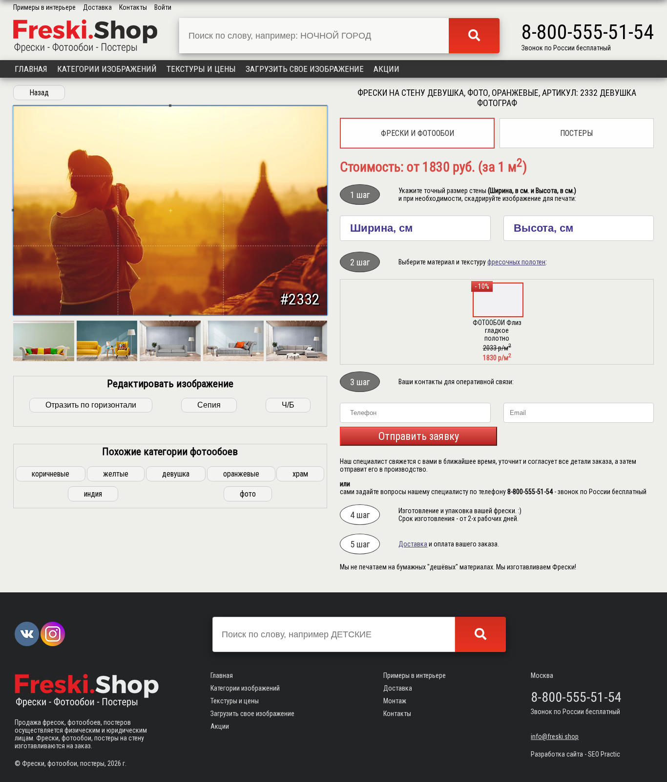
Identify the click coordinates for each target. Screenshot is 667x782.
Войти (162, 7)
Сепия (209, 405)
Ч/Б (288, 405)
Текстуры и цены (201, 69)
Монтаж (394, 701)
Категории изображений (107, 69)
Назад (39, 92)
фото (248, 494)
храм (300, 473)
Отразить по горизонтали (90, 405)
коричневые (50, 473)
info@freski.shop (555, 736)
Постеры (576, 133)
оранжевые (241, 473)
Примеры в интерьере (44, 7)
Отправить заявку (418, 436)
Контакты (133, 7)
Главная (31, 69)
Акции (386, 69)
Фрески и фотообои (417, 133)
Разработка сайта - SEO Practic (575, 754)
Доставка (97, 7)
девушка (175, 473)
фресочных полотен (516, 262)
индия (93, 494)
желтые (115, 473)
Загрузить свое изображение (305, 69)
